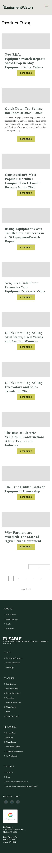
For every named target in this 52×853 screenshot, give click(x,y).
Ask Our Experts (11, 756)
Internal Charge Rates (13, 693)
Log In (8, 624)
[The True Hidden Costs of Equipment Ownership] (26, 473)
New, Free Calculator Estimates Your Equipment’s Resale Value (25, 287)
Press (8, 777)
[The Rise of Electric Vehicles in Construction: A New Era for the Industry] (26, 419)
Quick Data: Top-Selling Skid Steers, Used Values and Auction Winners (24, 337)
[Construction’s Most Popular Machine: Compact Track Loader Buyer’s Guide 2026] (26, 161)
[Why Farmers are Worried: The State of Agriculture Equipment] (26, 519)
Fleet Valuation (11, 615)
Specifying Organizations (14, 751)
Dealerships (10, 667)
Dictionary (9, 737)
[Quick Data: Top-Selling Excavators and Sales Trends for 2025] (26, 369)
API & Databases (12, 619)
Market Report (11, 742)
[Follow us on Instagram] (18, 802)
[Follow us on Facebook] (6, 802)
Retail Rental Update (13, 747)
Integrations (10, 628)
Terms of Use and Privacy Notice (17, 782)
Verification (10, 698)
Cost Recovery (11, 684)
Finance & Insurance (13, 663)
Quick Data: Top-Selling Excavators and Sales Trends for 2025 (24, 387)
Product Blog (10, 733)
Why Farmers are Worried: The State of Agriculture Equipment (23, 537)
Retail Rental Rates (12, 689)
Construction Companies (14, 658)
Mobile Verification (12, 716)
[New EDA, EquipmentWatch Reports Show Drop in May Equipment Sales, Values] (26, 41)
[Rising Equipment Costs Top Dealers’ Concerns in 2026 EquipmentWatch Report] (26, 215)
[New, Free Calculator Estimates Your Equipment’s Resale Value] (26, 269)
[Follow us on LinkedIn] (12, 802)
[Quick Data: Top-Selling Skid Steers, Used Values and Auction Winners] (26, 319)
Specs (8, 712)
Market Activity (11, 707)
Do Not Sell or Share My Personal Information (21, 786)
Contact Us (9, 772)
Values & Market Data (13, 702)
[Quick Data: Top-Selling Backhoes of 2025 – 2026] (26, 95)
